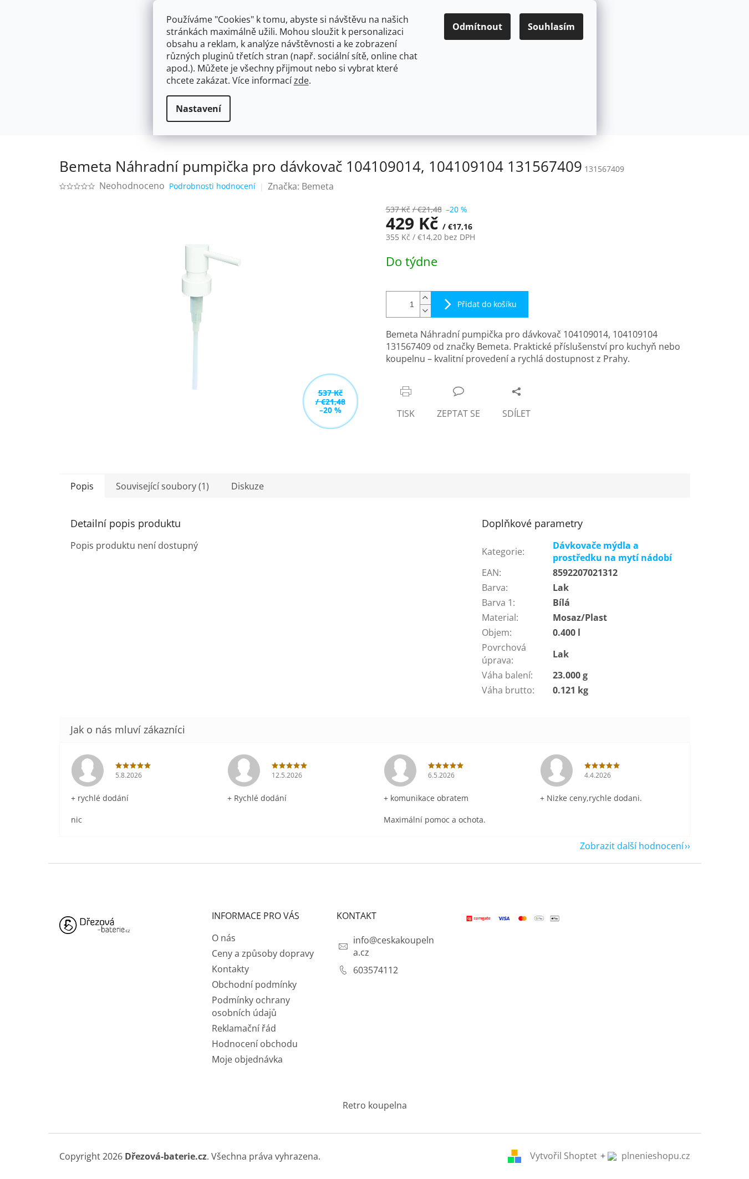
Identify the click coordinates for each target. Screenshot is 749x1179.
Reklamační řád (244, 1028)
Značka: (301, 186)
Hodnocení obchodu (255, 1044)
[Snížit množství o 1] (425, 310)
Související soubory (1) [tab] (162, 486)
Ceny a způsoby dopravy (263, 953)
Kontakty (230, 969)
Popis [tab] (82, 486)
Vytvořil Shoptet (563, 1156)
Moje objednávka (247, 1059)
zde (301, 80)
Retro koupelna (375, 1105)
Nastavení (198, 109)
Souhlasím (551, 27)
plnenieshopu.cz (654, 1156)
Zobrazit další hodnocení (632, 846)
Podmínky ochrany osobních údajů (251, 1006)
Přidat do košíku (487, 304)
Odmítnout (477, 27)
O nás (224, 938)
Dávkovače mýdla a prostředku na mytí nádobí (612, 551)
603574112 (375, 970)
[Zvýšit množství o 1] (425, 298)
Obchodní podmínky (254, 984)
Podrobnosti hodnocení (212, 186)
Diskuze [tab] (247, 486)
